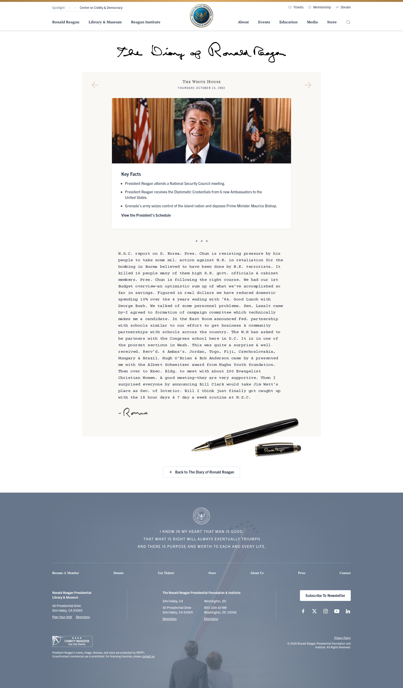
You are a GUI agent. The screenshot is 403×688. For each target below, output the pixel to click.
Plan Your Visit (62, 617)
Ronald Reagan (65, 22)
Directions (83, 617)
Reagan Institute (145, 22)
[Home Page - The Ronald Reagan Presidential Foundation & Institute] (201, 16)
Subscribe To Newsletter (325, 595)
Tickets (298, 7)
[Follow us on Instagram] (325, 611)
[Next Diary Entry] (307, 85)
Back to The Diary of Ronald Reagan (204, 471)
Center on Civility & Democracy (101, 7)
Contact (345, 572)
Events (264, 22)
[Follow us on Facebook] (303, 611)
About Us (257, 572)
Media (312, 22)
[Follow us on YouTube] (337, 611)
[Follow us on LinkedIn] (348, 611)
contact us (148, 656)
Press (301, 572)
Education (288, 22)
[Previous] (69, 8)
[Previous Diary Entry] (95, 85)
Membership (322, 7)
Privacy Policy (342, 637)
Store (332, 22)
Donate (346, 7)
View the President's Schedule (146, 215)
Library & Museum (105, 22)
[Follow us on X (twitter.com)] (314, 611)
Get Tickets (166, 572)
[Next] (75, 8)
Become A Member (65, 572)
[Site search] (348, 22)
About (243, 22)
